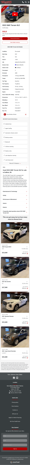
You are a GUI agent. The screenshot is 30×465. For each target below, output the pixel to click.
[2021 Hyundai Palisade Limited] (15, 302)
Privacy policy (15, 402)
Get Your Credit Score (15, 421)
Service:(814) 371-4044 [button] (16, 392)
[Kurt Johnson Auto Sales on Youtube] (16, 377)
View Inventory (15, 406)
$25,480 (4, 322)
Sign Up (15, 448)
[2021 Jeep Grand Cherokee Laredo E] (15, 337)
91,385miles (25, 318)
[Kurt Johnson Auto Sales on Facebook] (13, 377)
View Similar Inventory (15, 42)
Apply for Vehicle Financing (15, 417)
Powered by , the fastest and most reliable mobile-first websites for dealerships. (15, 458)
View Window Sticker (11, 114)
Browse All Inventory (15, 38)
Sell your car (15, 413)
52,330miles (25, 283)
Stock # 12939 (5, 314)
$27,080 (4, 287)
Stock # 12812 (5, 279)
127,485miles (25, 248)
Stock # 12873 (5, 245)
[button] (23, 2)
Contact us (15, 410)
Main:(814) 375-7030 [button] (16, 391)
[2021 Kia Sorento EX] (15, 267)
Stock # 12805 (5, 349)
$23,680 (4, 252)
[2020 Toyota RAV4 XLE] (15, 232)
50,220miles (25, 353)
